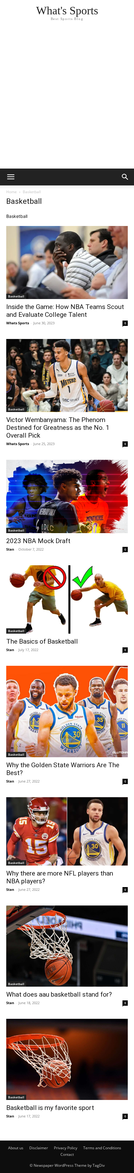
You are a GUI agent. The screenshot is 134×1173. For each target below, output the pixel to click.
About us (15, 1148)
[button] (11, 177)
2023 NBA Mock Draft (38, 541)
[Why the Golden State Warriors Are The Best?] (67, 711)
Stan (10, 549)
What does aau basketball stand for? (59, 994)
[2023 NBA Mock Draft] (67, 496)
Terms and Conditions (102, 1148)
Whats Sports (17, 323)
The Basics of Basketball (42, 641)
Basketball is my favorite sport (50, 1108)
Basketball (16, 296)
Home (11, 191)
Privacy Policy (65, 1148)
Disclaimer (38, 1148)
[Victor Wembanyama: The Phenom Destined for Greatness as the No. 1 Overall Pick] (67, 375)
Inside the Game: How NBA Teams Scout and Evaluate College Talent (65, 310)
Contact (67, 1154)
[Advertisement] (67, 98)
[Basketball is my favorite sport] (67, 1059)
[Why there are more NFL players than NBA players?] (67, 831)
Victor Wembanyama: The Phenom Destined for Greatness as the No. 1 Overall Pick (57, 427)
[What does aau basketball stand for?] (67, 946)
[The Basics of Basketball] (67, 599)
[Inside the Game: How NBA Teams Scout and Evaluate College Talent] (67, 262)
